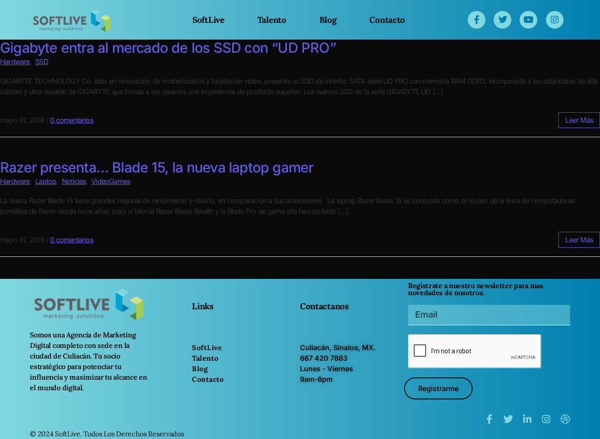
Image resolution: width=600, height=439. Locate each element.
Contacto (387, 20)
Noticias (74, 181)
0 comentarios (71, 120)
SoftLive (208, 20)
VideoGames (110, 181)
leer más (579, 120)
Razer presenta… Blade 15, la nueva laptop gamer (156, 167)
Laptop (45, 181)
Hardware (15, 61)
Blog (328, 20)
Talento (271, 20)
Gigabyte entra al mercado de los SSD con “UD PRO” (168, 47)
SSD (41, 61)
